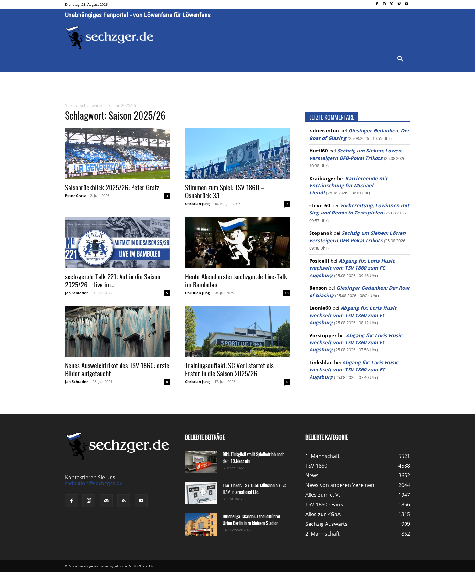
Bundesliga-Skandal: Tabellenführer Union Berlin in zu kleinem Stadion (251, 519)
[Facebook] (377, 4)
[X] (392, 4)
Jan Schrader (76, 292)
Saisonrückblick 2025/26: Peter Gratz (112, 187)
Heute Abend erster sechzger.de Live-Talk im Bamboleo (236, 280)
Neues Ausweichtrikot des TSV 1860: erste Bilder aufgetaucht (117, 369)
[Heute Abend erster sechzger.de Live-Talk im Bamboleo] (237, 242)
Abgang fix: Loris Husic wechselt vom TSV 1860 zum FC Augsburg (352, 267)
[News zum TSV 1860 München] (109, 37)
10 (287, 293)
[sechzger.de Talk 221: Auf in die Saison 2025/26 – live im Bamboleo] (117, 242)
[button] (400, 59)
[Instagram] (384, 4)
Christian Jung (197, 203)
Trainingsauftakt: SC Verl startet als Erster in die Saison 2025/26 (229, 369)
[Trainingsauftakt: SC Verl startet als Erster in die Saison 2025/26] (237, 331)
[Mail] (106, 500)
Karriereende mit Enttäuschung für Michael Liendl (348, 185)
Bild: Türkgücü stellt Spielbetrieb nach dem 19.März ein (253, 457)
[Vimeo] (399, 4)
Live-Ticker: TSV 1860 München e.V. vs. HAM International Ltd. (255, 488)
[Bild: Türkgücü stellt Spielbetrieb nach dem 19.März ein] (201, 462)
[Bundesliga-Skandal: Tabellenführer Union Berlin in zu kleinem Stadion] (201, 524)
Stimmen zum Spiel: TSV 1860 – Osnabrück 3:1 (224, 191)
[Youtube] (406, 4)
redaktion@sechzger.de (93, 483)
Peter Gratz (75, 195)
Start (69, 105)
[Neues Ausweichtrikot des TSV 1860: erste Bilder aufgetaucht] (117, 331)
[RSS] (123, 500)
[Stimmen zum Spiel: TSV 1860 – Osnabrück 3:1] (237, 153)
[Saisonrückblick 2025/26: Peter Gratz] (117, 153)
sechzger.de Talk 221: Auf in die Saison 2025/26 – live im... (112, 280)
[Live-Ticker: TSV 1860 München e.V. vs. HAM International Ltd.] (201, 493)
